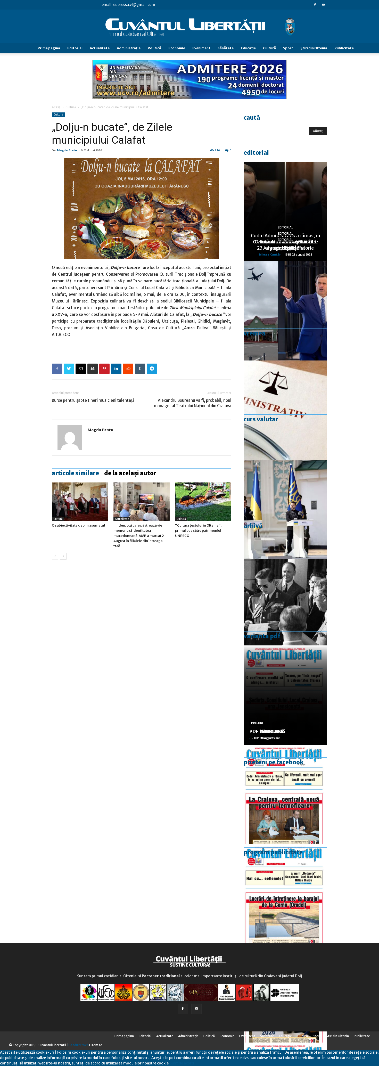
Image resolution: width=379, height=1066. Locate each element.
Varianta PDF (262, 636)
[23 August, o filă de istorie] (285, 608)
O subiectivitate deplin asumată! (78, 525)
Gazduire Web (78, 1045)
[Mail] (323, 4)
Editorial (75, 48)
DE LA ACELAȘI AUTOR (130, 473)
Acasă (56, 107)
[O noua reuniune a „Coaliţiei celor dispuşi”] (285, 509)
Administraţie (129, 48)
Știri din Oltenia (313, 48)
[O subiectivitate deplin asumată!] (80, 501)
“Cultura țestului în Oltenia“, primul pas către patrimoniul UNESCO (198, 530)
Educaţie (248, 48)
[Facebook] (315, 4)
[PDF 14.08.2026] (285, 893)
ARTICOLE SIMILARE (75, 473)
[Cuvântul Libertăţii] (189, 26)
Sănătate (226, 48)
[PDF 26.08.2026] (285, 794)
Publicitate (344, 48)
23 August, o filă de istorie (285, 248)
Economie (176, 48)
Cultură (269, 48)
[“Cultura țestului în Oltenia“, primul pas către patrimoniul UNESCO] (203, 501)
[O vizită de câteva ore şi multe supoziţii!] (285, 310)
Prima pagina (49, 48)
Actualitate (100, 48)
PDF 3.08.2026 (265, 731)
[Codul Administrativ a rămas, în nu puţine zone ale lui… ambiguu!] (285, 410)
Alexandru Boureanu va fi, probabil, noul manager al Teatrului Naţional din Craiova (192, 403)
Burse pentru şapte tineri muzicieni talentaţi (93, 400)
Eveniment (201, 48)
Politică (154, 48)
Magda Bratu (67, 150)
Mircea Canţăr (270, 254)
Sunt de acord (182, 1063)
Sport (288, 48)
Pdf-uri (257, 723)
